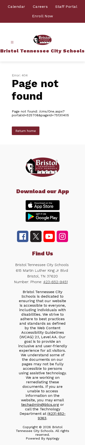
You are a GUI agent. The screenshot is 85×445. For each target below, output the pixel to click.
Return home (25, 131)
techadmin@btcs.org (40, 404)
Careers (40, 6)
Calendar (16, 6)
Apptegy (52, 438)
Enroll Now (42, 16)
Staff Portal (66, 6)
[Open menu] (12, 42)
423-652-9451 (55, 282)
